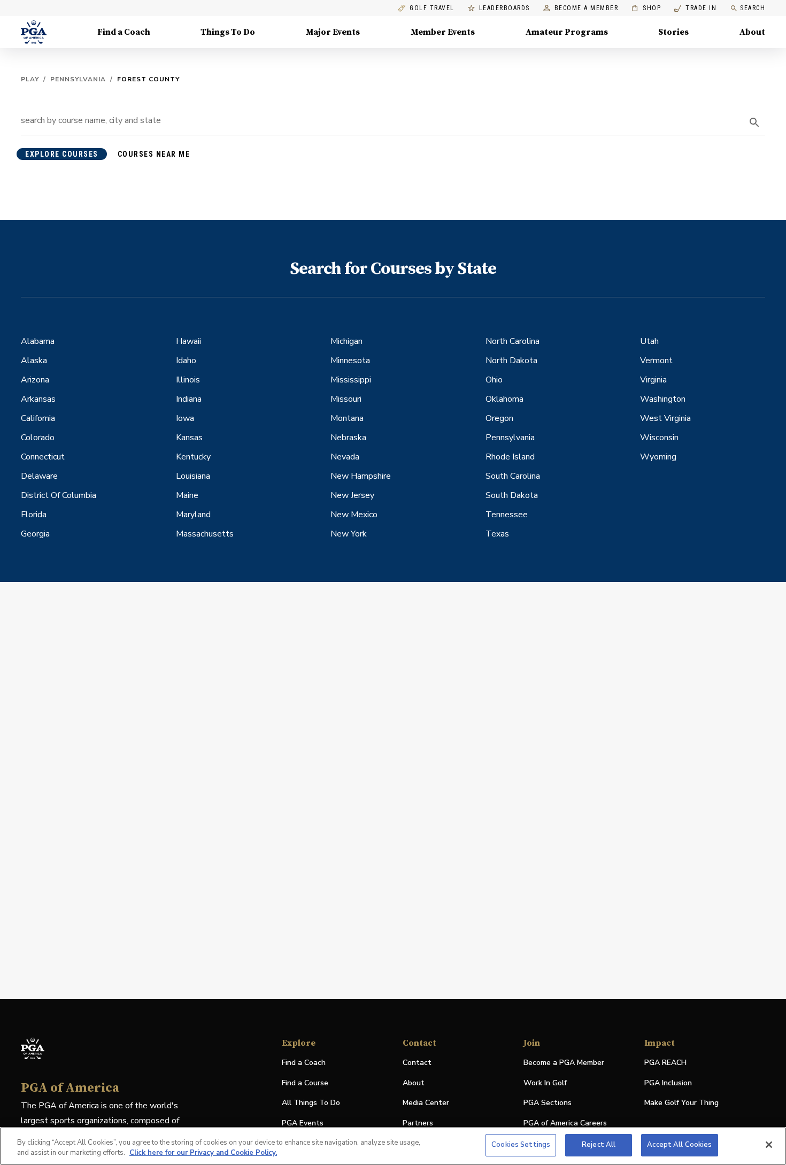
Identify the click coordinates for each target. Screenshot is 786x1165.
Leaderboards (504, 8)
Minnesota (350, 360)
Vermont (656, 360)
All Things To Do (311, 1103)
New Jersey (352, 495)
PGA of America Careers (565, 1123)
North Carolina (513, 341)
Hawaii (188, 341)
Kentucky (193, 457)
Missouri (345, 399)
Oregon (499, 418)
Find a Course (305, 1083)
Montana (347, 418)
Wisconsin (659, 437)
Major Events (333, 32)
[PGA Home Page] (34, 32)
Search (752, 8)
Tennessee (507, 514)
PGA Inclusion (668, 1083)
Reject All (598, 1144)
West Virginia (665, 418)
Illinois (188, 380)
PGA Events (302, 1123)
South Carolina (513, 476)
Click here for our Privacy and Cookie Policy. (203, 1153)
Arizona (35, 380)
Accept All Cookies (679, 1144)
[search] (754, 122)
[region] (393, 1146)
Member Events (443, 32)
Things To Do (228, 32)
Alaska (34, 360)
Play (30, 79)
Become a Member (586, 8)
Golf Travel (432, 8)
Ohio (494, 380)
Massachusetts (205, 534)
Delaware (39, 476)
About (752, 32)
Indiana (189, 399)
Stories (673, 32)
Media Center (426, 1103)
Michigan (346, 341)
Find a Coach (123, 32)
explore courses (61, 154)
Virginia (653, 380)
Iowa (185, 418)
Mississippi (350, 380)
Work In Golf (545, 1083)
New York (348, 534)
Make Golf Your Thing (681, 1103)
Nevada (344, 457)
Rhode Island (510, 457)
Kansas (189, 437)
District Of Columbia (58, 495)
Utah (649, 341)
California (38, 418)
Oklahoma (504, 399)
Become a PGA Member (563, 1062)
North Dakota (511, 360)
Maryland (193, 514)
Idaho (186, 360)
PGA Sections (547, 1103)
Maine (187, 495)
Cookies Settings (520, 1144)
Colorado (38, 437)
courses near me (154, 154)
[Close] (769, 1144)
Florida (34, 514)
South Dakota (512, 495)
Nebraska (348, 437)
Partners (418, 1123)
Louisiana (193, 476)
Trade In (695, 8)
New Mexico (353, 514)
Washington (662, 399)
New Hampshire (360, 476)
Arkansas (38, 399)
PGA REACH (665, 1063)
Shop (646, 8)
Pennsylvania (78, 79)
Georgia (35, 534)
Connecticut (43, 457)
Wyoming (658, 457)
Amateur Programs (567, 32)
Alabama (38, 341)
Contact (417, 1062)
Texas (497, 534)
